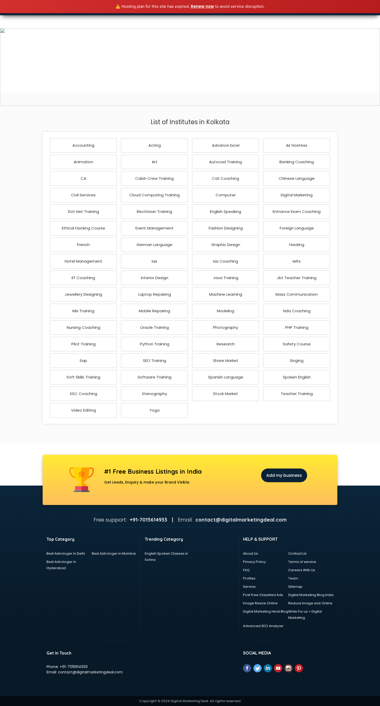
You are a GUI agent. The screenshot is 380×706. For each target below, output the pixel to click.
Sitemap (295, 586)
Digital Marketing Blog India (310, 594)
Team (293, 578)
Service (249, 586)
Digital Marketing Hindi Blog (265, 611)
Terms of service (302, 561)
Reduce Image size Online (310, 603)
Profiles (249, 578)
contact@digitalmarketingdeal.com (90, 672)
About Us (250, 553)
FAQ (246, 570)
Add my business (284, 475)
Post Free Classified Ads (263, 594)
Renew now (202, 6)
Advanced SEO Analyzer (263, 625)
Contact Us (297, 553)
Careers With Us (301, 570)
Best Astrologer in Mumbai (114, 553)
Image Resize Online (260, 603)
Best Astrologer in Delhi (66, 553)
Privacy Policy (254, 561)
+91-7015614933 (74, 666)
